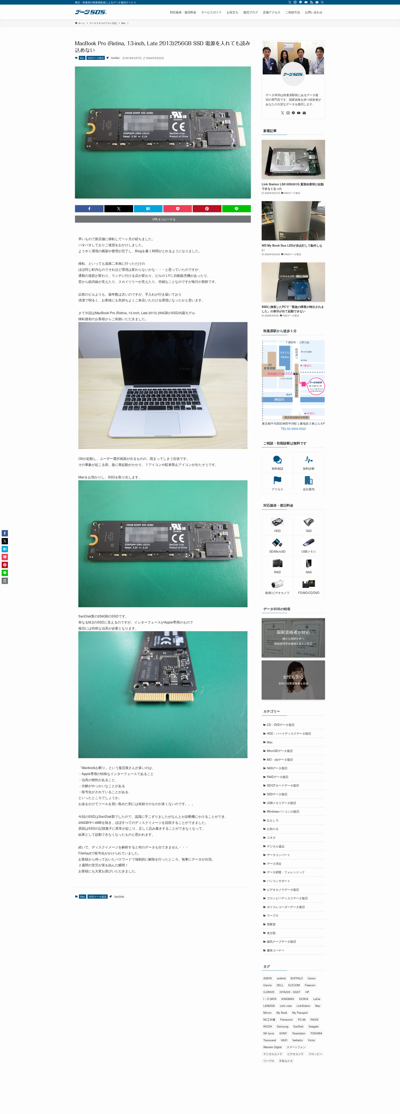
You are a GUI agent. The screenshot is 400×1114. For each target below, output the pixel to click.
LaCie (316, 999)
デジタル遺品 (275, 846)
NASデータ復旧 (277, 768)
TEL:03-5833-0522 (293, 429)
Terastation (298, 1033)
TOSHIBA (316, 1033)
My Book (281, 1013)
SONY (283, 1033)
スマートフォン (296, 1047)
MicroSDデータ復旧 (280, 751)
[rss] (311, 2)
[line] (300, 2)
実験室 (271, 924)
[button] (89, 208)
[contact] (317, 2)
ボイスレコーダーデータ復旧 (286, 907)
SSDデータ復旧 (96, 57)
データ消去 (274, 863)
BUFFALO (297, 978)
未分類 (271, 933)
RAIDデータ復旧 (277, 777)
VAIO (284, 1040)
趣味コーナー (275, 950)
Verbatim (297, 1040)
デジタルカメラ (272, 1054)
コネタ (271, 837)
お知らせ (273, 829)
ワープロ (273, 915)
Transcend (269, 1040)
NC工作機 (269, 1019)
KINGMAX (287, 999)
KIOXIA (303, 999)
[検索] (322, 2)
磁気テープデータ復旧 (281, 941)
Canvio (267, 985)
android (281, 978)
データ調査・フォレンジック (286, 872)
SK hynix (268, 1033)
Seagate (314, 1026)
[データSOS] (92, 12)
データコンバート (278, 855)
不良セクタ (286, 1061)
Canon (311, 978)
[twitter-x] (289, 2)
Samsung (282, 1026)
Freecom (310, 985)
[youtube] (306, 2)
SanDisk (115, 57)
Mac (82, 57)
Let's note (286, 1006)
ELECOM (294, 985)
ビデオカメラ (295, 1054)
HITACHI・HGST (290, 992)
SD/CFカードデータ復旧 (283, 785)
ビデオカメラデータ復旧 (283, 889)
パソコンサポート (278, 881)
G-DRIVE (269, 992)
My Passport (300, 1013)
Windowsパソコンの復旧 (283, 811)
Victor (311, 1040)
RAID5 (314, 1019)
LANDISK (269, 1006)
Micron (267, 1013)
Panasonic (286, 1019)
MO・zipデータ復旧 (280, 759)
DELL (280, 985)
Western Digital (272, 1047)
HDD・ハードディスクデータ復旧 (289, 733)
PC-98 (301, 1019)
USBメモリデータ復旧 (281, 803)
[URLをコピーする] (5, 581)
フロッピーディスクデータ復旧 (287, 898)
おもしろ (273, 820)
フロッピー (315, 1054)
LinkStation (303, 1006)
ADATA (267, 978)
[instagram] (295, 2)
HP (307, 992)
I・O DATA (269, 999)
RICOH (267, 1026)
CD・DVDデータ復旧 (280, 725)
